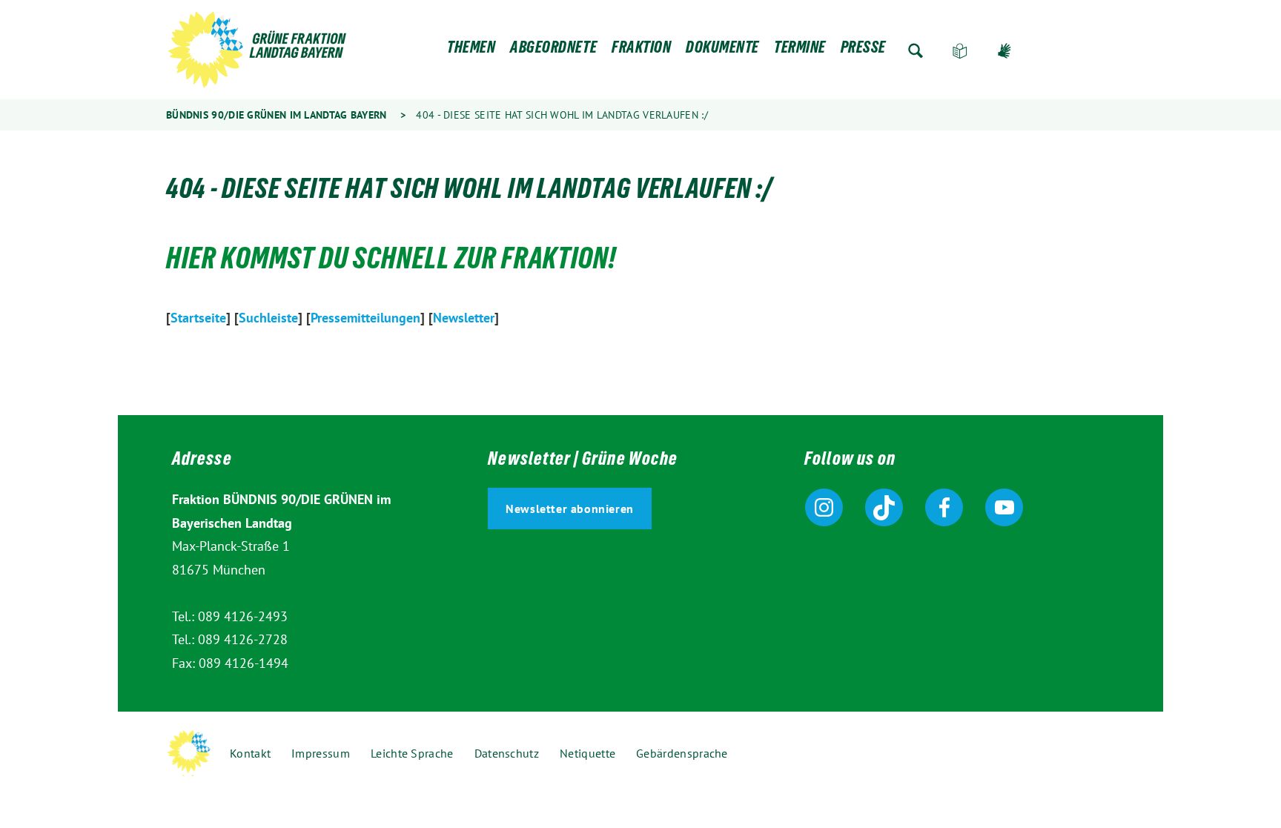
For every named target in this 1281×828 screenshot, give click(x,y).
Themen (471, 51)
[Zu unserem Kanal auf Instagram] (824, 507)
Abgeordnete (553, 51)
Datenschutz (506, 753)
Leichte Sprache (960, 51)
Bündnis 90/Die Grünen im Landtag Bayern (276, 115)
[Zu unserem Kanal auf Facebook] (944, 507)
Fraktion (641, 51)
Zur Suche (915, 51)
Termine (800, 51)
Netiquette (587, 753)
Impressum (320, 753)
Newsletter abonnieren (570, 508)
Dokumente (722, 51)
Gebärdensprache (1004, 51)
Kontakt (250, 753)
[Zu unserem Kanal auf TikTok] (884, 507)
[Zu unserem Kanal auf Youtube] (1004, 507)
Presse (863, 51)
